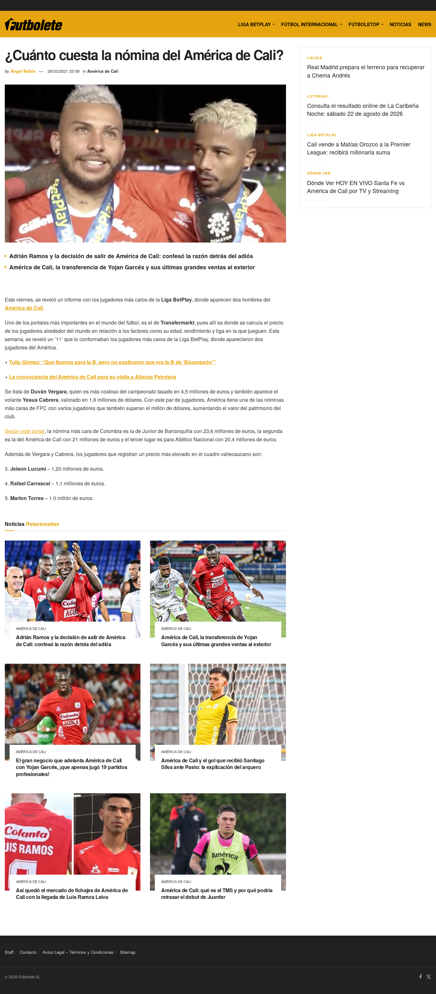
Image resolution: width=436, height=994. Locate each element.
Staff (9, 952)
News (424, 24)
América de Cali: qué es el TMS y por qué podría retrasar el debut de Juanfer (216, 893)
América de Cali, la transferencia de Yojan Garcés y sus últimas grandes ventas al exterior (132, 267)
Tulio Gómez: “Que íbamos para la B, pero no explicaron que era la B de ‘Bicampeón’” (112, 362)
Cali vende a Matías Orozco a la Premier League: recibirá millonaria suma (358, 148)
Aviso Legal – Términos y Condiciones (78, 952)
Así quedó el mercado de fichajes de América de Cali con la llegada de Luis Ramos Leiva (72, 893)
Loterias (317, 96)
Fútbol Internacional (309, 24)
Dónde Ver (319, 173)
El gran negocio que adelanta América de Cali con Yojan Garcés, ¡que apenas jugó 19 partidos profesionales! (71, 767)
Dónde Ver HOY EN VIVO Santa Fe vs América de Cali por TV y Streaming (356, 186)
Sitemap (127, 952)
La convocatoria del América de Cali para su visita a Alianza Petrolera (92, 376)
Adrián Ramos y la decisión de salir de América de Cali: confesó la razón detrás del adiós (131, 256)
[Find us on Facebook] (420, 977)
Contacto (28, 952)
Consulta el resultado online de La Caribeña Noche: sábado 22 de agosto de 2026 (363, 109)
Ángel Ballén (23, 71)
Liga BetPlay (321, 134)
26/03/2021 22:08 (63, 71)
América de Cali (102, 71)
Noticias (400, 24)
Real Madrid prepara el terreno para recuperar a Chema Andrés (366, 71)
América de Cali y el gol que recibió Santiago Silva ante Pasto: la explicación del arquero (213, 764)
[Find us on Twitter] (428, 977)
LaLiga (314, 57)
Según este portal (25, 431)
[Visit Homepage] (33, 24)
